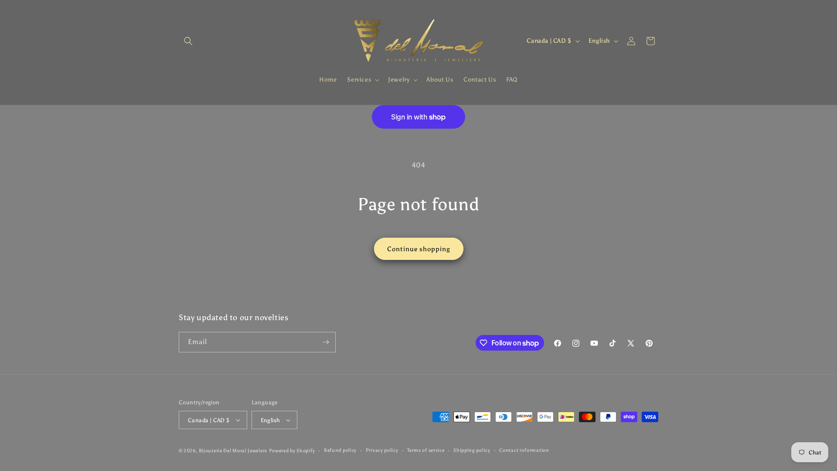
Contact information (524, 450)
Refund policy (340, 450)
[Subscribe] (325, 342)
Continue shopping (418, 249)
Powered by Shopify (292, 451)
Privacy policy (382, 450)
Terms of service (425, 450)
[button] (188, 41)
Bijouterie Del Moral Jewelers (233, 451)
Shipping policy (471, 450)
